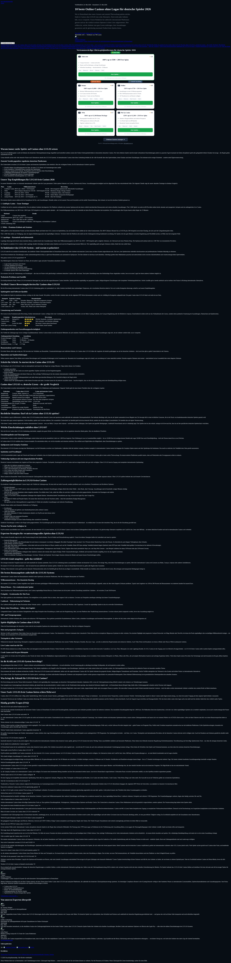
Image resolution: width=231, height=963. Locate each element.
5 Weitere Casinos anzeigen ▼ (115, 139)
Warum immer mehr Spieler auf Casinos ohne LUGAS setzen (19, 45)
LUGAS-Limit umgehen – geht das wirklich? (145, 46)
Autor (2, 3)
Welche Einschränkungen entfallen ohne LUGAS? (46, 46)
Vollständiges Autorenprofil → (9, 896)
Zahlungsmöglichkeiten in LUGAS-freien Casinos (76, 46)
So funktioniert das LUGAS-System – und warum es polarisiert (90, 45)
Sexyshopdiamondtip (7, 1)
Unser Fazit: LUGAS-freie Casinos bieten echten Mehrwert (67, 48)
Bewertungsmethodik (38, 954)
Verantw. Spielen (49, 954)
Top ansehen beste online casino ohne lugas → (88, 33)
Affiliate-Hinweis (26, 954)
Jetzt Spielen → (115, 74)
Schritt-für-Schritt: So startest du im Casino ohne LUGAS (163, 45)
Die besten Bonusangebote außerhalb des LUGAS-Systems (177, 46)
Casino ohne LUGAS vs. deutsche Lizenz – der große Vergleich (199, 45)
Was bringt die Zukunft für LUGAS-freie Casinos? (34, 48)
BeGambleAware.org (128, 143)
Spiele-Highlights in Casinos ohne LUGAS (208, 46)
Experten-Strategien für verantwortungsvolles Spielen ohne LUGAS (111, 46)
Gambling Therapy (9, 947)
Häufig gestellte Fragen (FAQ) (95, 48)
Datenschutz (4, 954)
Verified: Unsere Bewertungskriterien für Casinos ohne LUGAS (127, 45)
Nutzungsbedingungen (14, 954)
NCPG (31, 947)
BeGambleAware (22, 947)
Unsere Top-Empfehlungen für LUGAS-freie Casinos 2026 (54, 45)
